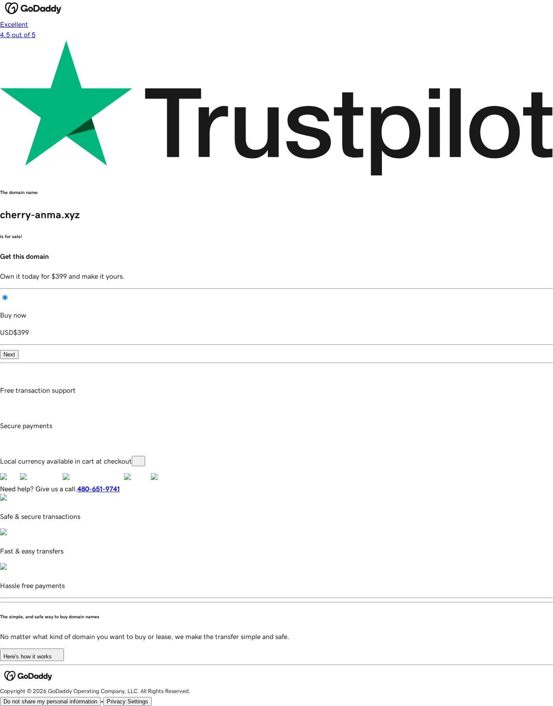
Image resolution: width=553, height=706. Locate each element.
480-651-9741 (98, 488)
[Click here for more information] (138, 461)
